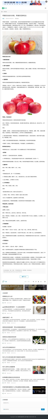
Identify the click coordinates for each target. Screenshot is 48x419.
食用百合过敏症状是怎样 (9, 337)
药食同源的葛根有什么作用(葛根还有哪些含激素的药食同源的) (16, 387)
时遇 (3, 18)
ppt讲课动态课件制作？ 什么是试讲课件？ (14, 307)
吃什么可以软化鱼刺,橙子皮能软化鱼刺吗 (13, 357)
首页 (2, 11)
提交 (43, 409)
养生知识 (17, 18)
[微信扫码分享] (33, 282)
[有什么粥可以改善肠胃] (39, 370)
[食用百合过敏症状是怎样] (39, 340)
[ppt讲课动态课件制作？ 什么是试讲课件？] (39, 310)
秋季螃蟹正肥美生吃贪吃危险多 (11, 377)
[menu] (45, 8)
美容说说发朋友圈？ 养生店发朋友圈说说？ (14, 327)
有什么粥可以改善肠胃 (8, 367)
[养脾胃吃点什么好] (39, 300)
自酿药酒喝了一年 (7, 317)
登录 (4, 409)
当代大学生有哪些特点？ (9, 347)
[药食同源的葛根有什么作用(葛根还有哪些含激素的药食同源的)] (39, 390)
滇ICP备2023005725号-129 (30, 416)
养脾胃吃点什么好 (7, 296)
